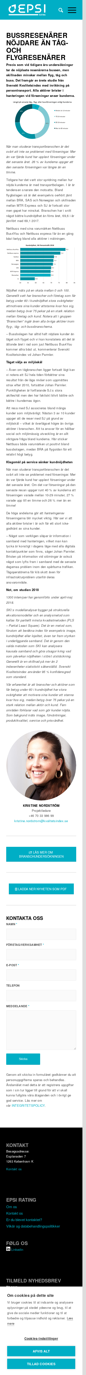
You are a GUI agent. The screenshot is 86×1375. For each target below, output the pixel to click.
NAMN (11, 924)
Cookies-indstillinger (41, 1338)
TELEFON (13, 985)
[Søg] (58, 9)
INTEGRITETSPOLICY (28, 1105)
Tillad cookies (41, 1364)
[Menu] (69, 9)
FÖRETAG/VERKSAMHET (25, 945)
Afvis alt (41, 1351)
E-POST (12, 965)
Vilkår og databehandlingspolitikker (33, 1226)
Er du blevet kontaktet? (24, 1219)
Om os (11, 1206)
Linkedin (17, 1249)
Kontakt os (14, 1169)
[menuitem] (58, 9)
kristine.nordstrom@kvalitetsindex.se (41, 821)
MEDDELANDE (17, 1006)
